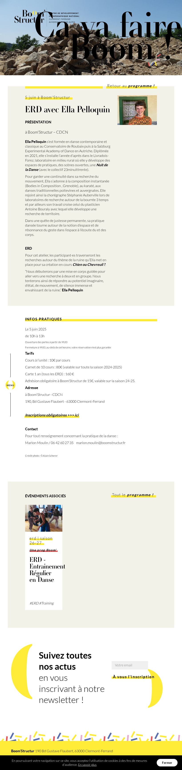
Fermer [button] (167, 762)
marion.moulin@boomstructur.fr (100, 443)
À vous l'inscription (134, 677)
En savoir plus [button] (87, 764)
